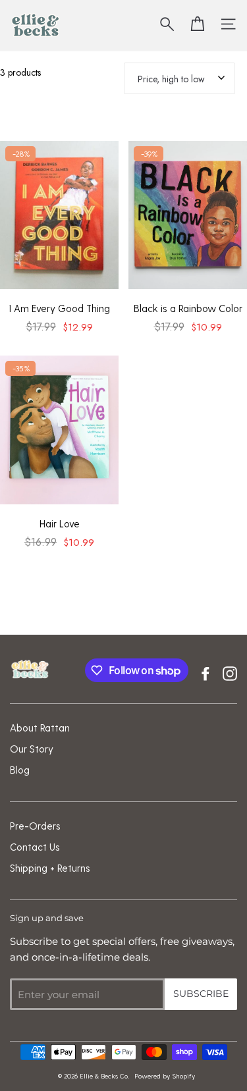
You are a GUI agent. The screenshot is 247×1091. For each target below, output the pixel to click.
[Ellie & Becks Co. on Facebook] (205, 672)
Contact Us (35, 847)
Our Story (31, 749)
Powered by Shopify (164, 1076)
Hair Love (60, 523)
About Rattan (40, 727)
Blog (20, 770)
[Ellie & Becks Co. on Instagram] (230, 672)
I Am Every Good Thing (59, 308)
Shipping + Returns (50, 868)
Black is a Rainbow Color (188, 308)
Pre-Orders (35, 826)
